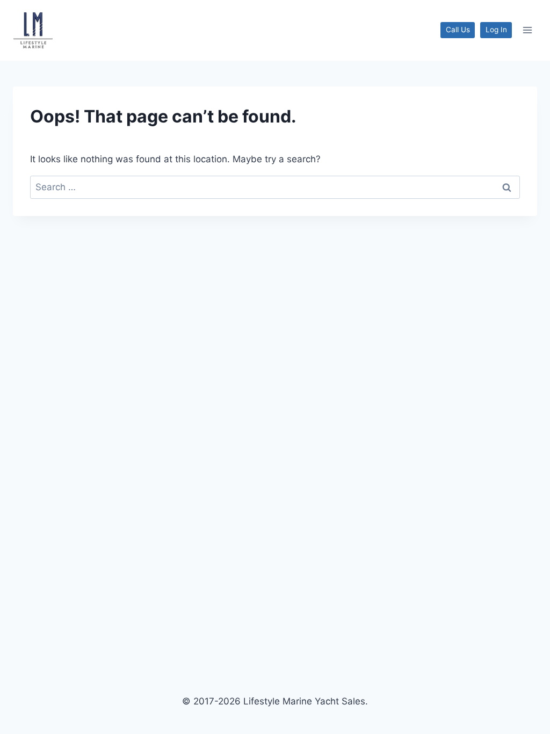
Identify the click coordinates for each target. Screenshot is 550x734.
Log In (496, 29)
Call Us (458, 29)
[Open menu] (527, 30)
